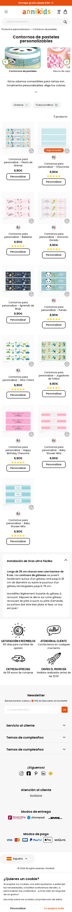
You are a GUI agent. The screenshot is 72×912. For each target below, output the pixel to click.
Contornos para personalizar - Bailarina (18, 235)
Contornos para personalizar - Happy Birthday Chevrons (18, 450)
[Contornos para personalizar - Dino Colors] (18, 351)
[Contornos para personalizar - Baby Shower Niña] (53, 421)
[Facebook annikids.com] (28, 773)
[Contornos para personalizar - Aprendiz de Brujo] (18, 281)
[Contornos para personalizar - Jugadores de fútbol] (53, 351)
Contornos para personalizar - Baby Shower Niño (18, 523)
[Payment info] (36, 840)
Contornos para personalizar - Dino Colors (18, 378)
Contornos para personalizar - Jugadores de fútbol (54, 375)
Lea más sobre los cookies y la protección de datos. (33, 899)
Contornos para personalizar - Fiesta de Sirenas (18, 162)
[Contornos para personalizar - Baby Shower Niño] (18, 494)
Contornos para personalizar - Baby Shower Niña (54, 450)
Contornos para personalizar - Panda (53, 308)
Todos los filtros (44, 105)
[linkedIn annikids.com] (43, 773)
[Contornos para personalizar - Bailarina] (18, 208)
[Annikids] (37, 11)
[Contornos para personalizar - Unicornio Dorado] (53, 208)
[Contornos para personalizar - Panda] (53, 281)
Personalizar (18, 176)
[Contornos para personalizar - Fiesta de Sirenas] (18, 138)
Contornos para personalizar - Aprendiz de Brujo (18, 305)
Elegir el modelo (53, 150)
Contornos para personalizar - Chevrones (53, 165)
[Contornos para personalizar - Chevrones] (53, 138)
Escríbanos (36, 795)
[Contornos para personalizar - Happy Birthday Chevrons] (18, 421)
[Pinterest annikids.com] (36, 773)
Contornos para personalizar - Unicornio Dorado (53, 237)
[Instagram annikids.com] (21, 773)
